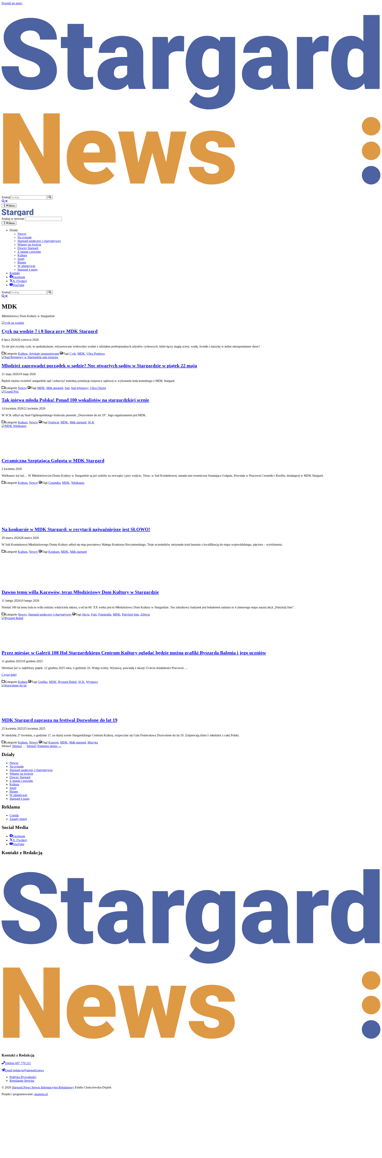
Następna (49, 746)
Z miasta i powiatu (29, 251)
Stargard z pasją (27, 269)
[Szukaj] (50, 197)
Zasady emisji (18, 819)
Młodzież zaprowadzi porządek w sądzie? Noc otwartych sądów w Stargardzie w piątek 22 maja (99, 365)
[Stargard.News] (17, 215)
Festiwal (53, 422)
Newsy (22, 233)
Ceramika (54, 482)
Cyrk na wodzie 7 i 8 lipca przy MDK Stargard (49, 331)
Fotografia (104, 614)
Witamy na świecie (29, 244)
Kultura (22, 255)
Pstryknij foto (130, 614)
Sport (21, 258)
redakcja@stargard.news (24, 1070)
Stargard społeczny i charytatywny (39, 241)
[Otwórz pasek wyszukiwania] (5, 201)
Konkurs (53, 551)
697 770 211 (18, 1063)
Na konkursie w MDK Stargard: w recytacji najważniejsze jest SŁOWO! (76, 529)
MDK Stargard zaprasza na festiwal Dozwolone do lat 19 (59, 720)
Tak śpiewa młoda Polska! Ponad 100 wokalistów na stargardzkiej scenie (75, 400)
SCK (91, 422)
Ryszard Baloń (67, 682)
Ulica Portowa (96, 353)
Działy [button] (14, 230)
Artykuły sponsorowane (44, 353)
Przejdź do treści (12, 3)
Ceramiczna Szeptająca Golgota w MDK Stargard (53, 460)
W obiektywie (26, 266)
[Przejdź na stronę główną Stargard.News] (191, 193)
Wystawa (92, 682)
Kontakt (15, 273)
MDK (81, 353)
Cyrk (72, 353)
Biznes (22, 262)
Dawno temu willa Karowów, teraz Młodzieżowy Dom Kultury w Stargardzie (80, 592)
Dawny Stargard (28, 248)
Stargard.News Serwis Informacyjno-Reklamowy (43, 1087)
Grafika (42, 682)
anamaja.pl (41, 1094)
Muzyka (93, 742)
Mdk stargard (54, 388)
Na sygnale (25, 237)
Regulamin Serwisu (22, 1080)
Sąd (67, 388)
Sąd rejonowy (79, 388)
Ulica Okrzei (98, 388)
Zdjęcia (145, 614)
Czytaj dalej (9, 674)
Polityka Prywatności (23, 1077)
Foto (94, 614)
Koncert (53, 742)
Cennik (14, 815)
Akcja (85, 614)
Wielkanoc (78, 482)
